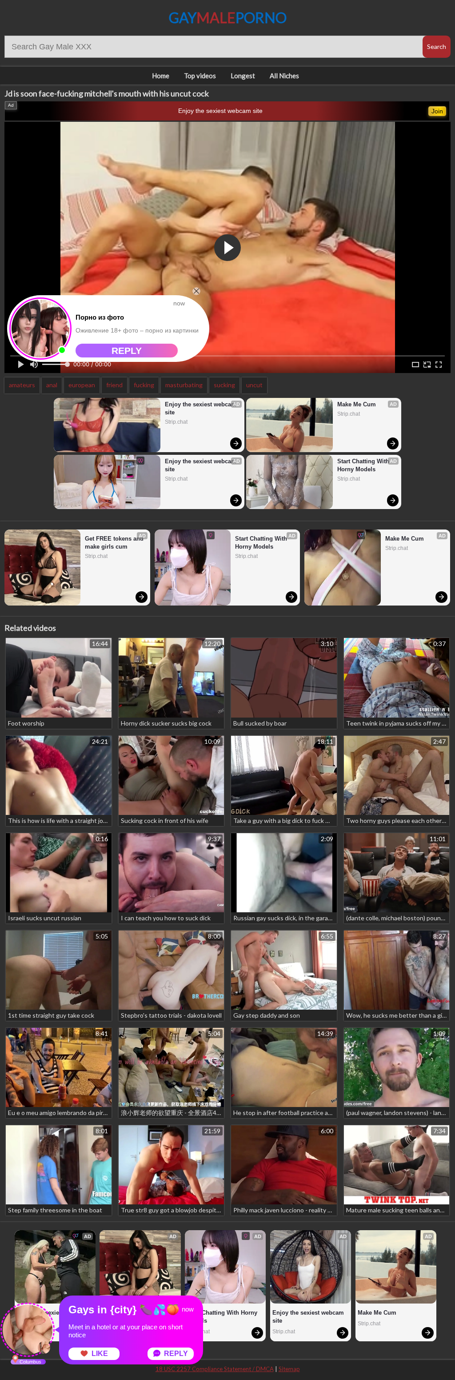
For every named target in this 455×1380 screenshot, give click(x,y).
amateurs (22, 385)
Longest (243, 76)
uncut (254, 385)
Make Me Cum (356, 404)
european (81, 385)
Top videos (200, 76)
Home (160, 76)
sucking (224, 385)
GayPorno (228, 17)
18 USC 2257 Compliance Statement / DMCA (215, 1368)
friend (114, 385)
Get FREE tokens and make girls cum (115, 542)
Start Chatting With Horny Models (364, 465)
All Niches (284, 76)
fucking (144, 385)
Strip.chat (176, 422)
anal (51, 385)
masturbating (184, 385)
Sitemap (289, 1368)
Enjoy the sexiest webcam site (220, 110)
